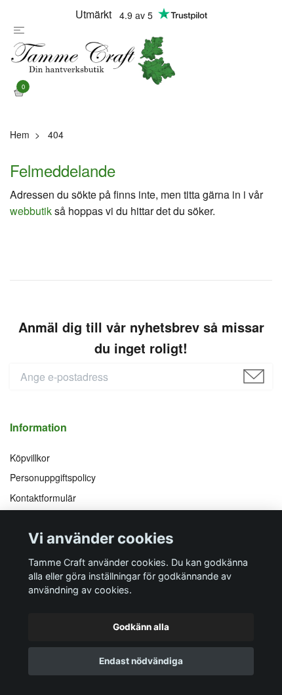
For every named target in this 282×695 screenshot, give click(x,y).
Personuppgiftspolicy (53, 505)
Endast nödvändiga (141, 661)
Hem (20, 162)
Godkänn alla (141, 627)
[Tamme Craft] (141, 75)
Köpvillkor (30, 485)
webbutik (31, 239)
